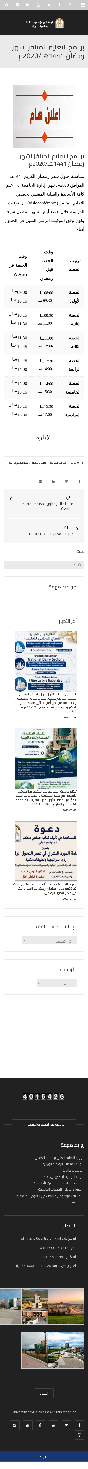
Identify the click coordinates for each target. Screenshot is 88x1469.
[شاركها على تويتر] (66, 481)
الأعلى (44, 1393)
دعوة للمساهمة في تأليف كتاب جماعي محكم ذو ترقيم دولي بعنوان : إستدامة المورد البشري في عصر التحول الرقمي (44, 888)
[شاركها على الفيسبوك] (79, 481)
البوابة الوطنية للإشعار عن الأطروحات (57, 1183)
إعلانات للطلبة (39, 462)
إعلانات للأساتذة (58, 462)
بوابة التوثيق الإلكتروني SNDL (62, 1177)
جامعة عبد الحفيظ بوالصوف (45, 1124)
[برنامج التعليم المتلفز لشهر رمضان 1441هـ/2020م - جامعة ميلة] (44, 22)
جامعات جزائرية (72, 1170)
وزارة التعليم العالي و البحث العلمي (58, 1157)
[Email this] (40, 481)
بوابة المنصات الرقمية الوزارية (62, 1164)
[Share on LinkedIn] (53, 481)
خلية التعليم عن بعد (18, 462)
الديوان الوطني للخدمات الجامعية (60, 1189)
